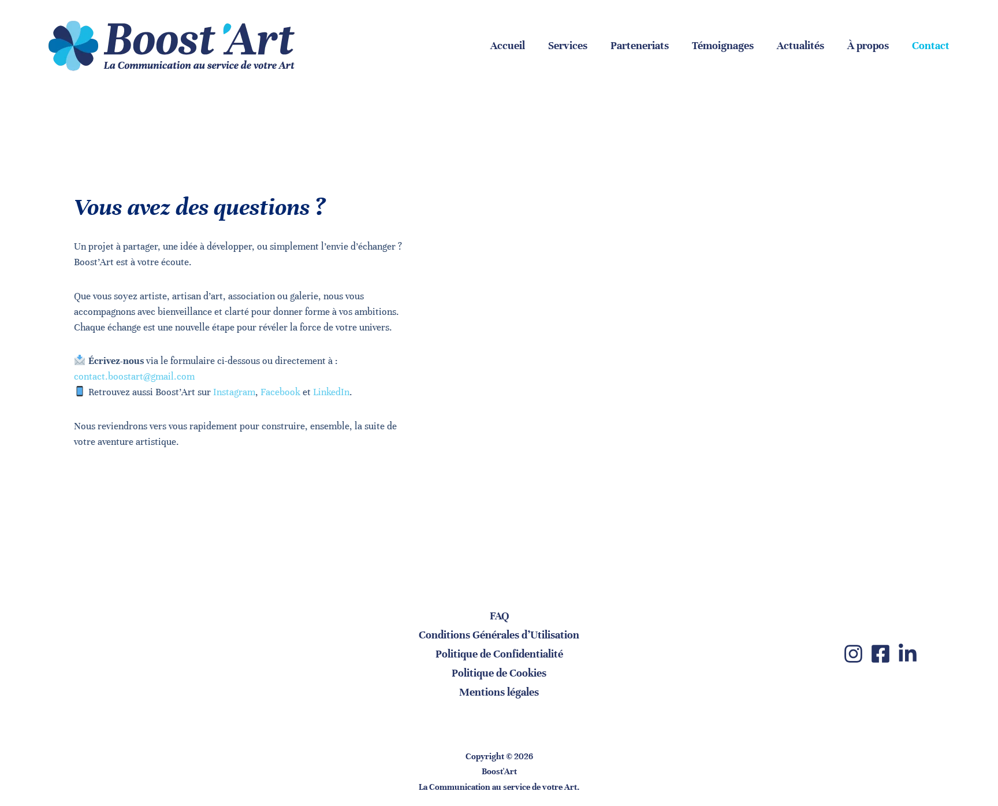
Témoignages (723, 45)
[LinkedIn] (908, 654)
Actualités (800, 45)
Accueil (507, 45)
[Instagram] (853, 654)
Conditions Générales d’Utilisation (499, 634)
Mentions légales (499, 692)
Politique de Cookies (499, 672)
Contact (930, 45)
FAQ (499, 615)
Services (567, 45)
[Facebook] (880, 654)
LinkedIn (331, 392)
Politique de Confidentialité (499, 653)
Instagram (234, 392)
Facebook (280, 392)
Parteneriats (639, 45)
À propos (868, 45)
